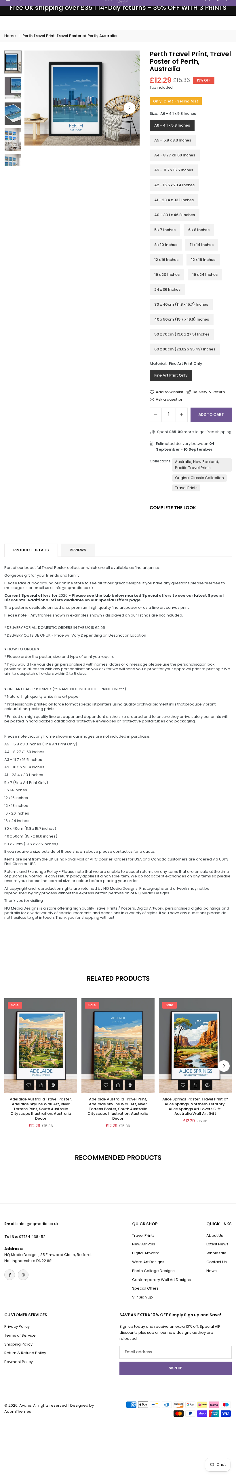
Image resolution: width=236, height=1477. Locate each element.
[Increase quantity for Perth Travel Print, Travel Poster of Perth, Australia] (181, 415)
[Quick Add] (41, 1085)
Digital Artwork (145, 1253)
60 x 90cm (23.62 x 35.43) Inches (184, 349)
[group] (82, 98)
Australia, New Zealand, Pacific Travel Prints (197, 464)
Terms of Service (20, 1335)
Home (10, 35)
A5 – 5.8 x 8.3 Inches (172, 140)
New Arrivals (143, 1244)
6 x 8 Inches (199, 229)
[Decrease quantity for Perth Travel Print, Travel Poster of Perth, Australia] (155, 415)
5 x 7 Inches (165, 229)
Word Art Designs (148, 1262)
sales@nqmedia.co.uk (37, 1223)
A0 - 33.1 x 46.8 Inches (174, 215)
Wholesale (216, 1253)
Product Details (31, 550)
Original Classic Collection (199, 477)
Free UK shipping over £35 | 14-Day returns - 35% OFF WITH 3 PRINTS (118, 7)
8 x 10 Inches (165, 244)
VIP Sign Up (142, 1297)
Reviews (78, 550)
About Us (214, 1235)
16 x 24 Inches (205, 274)
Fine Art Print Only (171, 375)
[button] (129, 108)
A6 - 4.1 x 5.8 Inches (172, 125)
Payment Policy (18, 1361)
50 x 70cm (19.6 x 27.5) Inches (182, 334)
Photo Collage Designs (153, 1271)
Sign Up (175, 1368)
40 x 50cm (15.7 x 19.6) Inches (181, 319)
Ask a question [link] (169, 399)
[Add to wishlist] (29, 1085)
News (211, 1271)
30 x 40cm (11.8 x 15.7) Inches (181, 304)
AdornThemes (17, 1411)
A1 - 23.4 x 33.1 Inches (174, 200)
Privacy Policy (17, 1326)
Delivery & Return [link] (209, 392)
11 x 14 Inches (202, 244)
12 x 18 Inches (203, 259)
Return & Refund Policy (25, 1353)
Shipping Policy (18, 1344)
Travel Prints (186, 488)
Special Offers (145, 1288)
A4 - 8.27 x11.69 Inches (174, 155)
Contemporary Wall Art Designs (161, 1279)
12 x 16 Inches (166, 259)
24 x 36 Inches (167, 289)
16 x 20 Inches (167, 274)
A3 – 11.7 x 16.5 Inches (173, 170)
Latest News (217, 1244)
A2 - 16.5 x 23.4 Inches (174, 185)
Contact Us (216, 1262)
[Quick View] (53, 1085)
